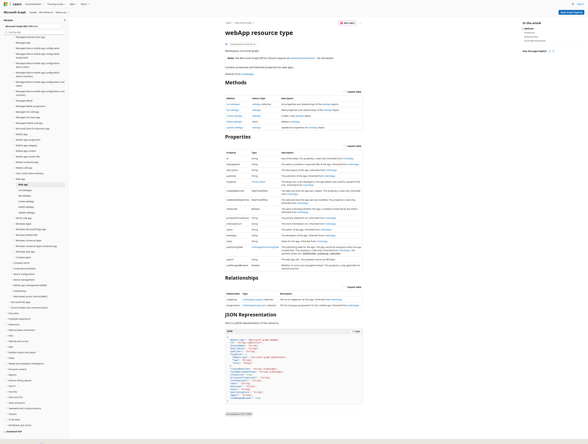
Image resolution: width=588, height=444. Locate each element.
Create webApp (234, 115)
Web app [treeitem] (23, 184)
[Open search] (573, 4)
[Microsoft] (6, 4)
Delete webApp (234, 121)
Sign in (580, 3)
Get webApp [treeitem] (24, 195)
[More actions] (360, 23)
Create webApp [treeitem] (26, 201)
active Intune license (302, 58)
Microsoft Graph (243, 22)
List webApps (233, 104)
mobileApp (247, 74)
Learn (229, 22)
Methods (529, 28)
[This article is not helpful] (553, 51)
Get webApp (232, 110)
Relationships (531, 36)
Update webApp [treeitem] (26, 212)
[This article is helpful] (550, 51)
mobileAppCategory (253, 299)
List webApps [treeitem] (25, 190)
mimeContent (259, 181)
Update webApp (234, 127)
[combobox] (34, 26)
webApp (256, 104)
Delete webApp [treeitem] (26, 206)
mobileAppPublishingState (265, 247)
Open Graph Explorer (571, 12)
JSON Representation (535, 40)
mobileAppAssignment (254, 305)
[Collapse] (65, 20)
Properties (529, 32)
